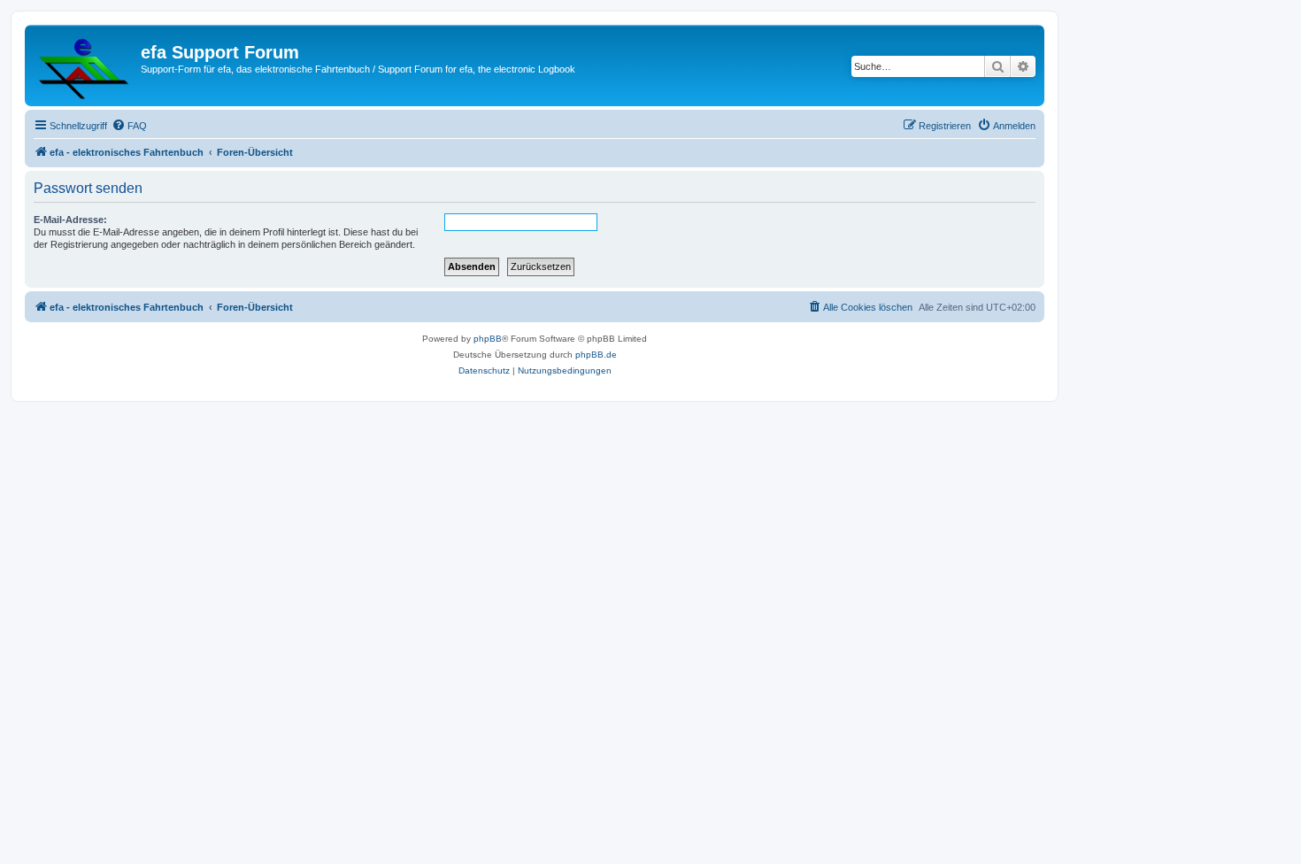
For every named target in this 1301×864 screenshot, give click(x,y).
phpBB (487, 338)
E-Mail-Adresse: (70, 219)
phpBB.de (596, 354)
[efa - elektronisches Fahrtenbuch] (85, 65)
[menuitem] (129, 125)
